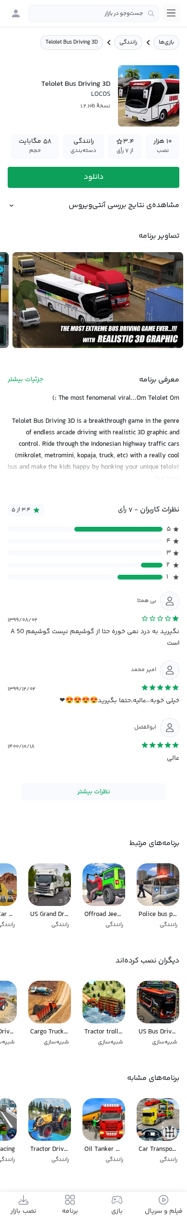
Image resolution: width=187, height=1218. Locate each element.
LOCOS (100, 94)
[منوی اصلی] (171, 13)
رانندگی (128, 42)
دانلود (94, 177)
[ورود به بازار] (15, 13)
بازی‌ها (166, 42)
